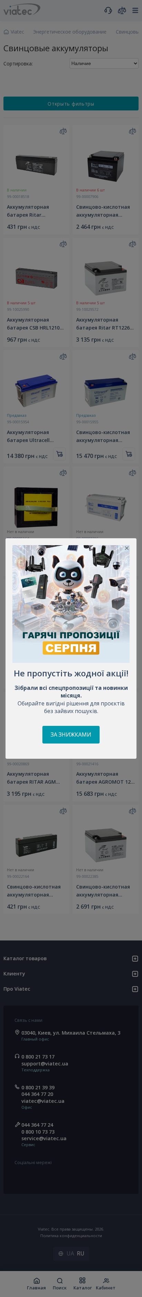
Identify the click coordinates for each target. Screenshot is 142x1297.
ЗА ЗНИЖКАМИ (71, 734)
